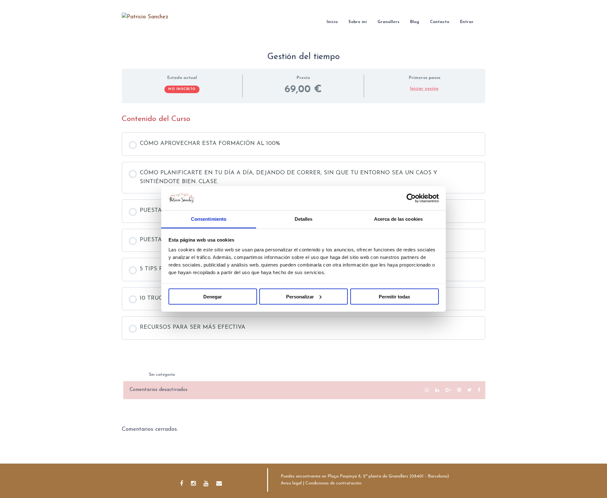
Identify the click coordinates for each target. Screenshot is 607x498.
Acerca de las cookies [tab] (398, 219)
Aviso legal (291, 483)
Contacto (439, 22)
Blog (414, 22)
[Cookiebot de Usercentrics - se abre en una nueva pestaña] (411, 198)
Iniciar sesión (424, 89)
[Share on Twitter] (469, 390)
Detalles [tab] (304, 219)
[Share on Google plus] (448, 390)
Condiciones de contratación (333, 483)
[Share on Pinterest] (459, 390)
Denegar (212, 296)
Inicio (332, 22)
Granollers (388, 22)
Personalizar (300, 296)
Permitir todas (394, 296)
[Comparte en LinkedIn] (437, 390)
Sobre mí (357, 22)
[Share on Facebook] (479, 390)
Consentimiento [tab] (208, 219)
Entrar (467, 22)
